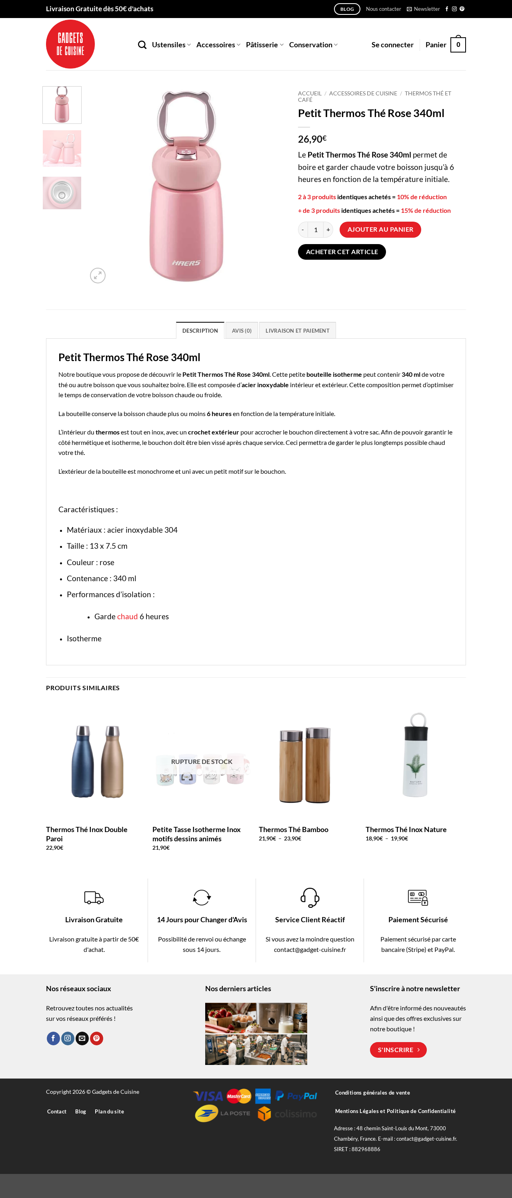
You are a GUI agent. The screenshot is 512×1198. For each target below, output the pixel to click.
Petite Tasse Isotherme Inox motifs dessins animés (196, 834)
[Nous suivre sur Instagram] (454, 9)
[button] (423, 9)
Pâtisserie (262, 44)
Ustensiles (169, 44)
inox (158, 432)
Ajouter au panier (381, 229)
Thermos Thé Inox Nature (406, 829)
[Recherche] (142, 45)
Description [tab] (200, 330)
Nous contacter (383, 9)
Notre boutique (79, 374)
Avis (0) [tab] (242, 330)
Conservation (310, 44)
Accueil (310, 93)
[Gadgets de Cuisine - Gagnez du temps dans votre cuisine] (86, 44)
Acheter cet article (342, 251)
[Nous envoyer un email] (82, 1038)
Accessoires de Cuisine (363, 93)
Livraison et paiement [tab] (297, 330)
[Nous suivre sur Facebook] (446, 9)
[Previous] (101, 186)
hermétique (88, 442)
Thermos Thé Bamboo (293, 829)
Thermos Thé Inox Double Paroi (87, 834)
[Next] (272, 186)
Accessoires (215, 44)
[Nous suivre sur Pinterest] (462, 9)
